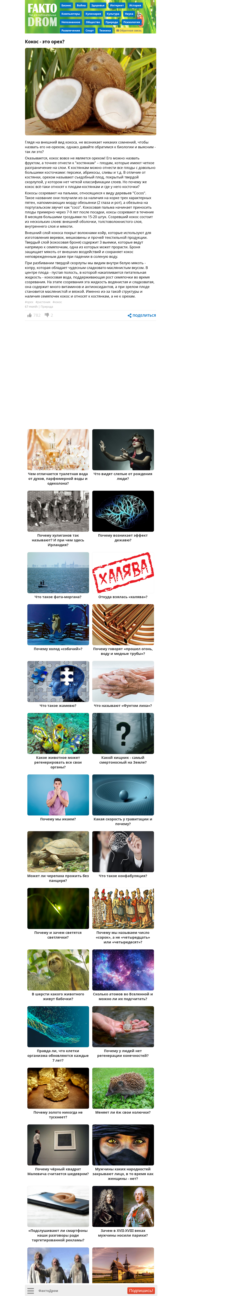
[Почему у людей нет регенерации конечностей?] (123, 1046)
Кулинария (93, 14)
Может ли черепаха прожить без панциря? (58, 878)
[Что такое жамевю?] (58, 700)
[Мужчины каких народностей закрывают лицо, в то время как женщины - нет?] (123, 1164)
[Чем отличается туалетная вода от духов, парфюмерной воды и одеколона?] (58, 469)
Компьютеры (70, 14)
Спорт (90, 30)
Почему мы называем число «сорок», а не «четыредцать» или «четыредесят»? (123, 937)
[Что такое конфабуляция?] (123, 871)
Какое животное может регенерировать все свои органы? (58, 762)
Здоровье (98, 5)
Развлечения (70, 30)
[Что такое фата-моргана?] (58, 592)
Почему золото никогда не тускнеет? (58, 1114)
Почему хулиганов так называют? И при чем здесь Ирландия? (58, 540)
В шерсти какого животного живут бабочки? (58, 996)
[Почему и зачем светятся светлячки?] (58, 927)
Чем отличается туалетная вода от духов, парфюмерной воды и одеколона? (58, 478)
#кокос (57, 302)
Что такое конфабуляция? (123, 875)
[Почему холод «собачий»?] (58, 644)
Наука (129, 14)
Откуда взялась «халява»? (122, 596)
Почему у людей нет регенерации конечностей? (123, 1053)
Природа (112, 22)
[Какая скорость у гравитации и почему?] (123, 814)
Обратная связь (130, 30)
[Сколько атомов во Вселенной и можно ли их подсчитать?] (123, 989)
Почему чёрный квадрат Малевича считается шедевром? (58, 1171)
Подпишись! (141, 1290)
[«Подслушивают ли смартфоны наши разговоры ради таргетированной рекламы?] (58, 1225)
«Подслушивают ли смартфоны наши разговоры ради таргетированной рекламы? (58, 1235)
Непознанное (70, 22)
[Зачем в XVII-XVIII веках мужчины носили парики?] (123, 1225)
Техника (105, 30)
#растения (43, 302)
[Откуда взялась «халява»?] (123, 592)
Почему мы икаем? (58, 819)
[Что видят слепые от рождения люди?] (123, 469)
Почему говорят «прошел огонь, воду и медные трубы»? (123, 651)
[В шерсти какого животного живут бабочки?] (58, 989)
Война (81, 5)
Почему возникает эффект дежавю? (123, 537)
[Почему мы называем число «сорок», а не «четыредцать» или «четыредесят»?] (123, 927)
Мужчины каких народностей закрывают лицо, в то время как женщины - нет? (122, 1174)
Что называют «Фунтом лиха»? (123, 705)
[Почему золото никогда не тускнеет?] (58, 1107)
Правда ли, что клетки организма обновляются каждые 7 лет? (58, 1055)
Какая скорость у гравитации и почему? (123, 821)
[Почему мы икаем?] (58, 814)
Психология (131, 22)
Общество (93, 22)
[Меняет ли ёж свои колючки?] (123, 1107)
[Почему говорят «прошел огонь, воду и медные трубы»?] (123, 644)
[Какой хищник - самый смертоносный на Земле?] (123, 752)
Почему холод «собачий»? (58, 648)
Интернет (117, 5)
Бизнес (66, 5)
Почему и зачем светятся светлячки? (58, 935)
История (135, 5)
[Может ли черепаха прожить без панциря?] (58, 871)
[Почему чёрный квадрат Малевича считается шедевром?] (58, 1164)
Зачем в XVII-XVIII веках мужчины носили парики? (123, 1233)
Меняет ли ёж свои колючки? (123, 1112)
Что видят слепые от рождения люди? (123, 476)
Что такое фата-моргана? (58, 596)
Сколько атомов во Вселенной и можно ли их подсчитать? (123, 996)
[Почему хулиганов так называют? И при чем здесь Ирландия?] (58, 530)
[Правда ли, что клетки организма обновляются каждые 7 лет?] (58, 1046)
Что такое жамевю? (58, 705)
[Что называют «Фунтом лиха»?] (123, 700)
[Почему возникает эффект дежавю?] (123, 530)
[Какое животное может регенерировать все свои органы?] (58, 752)
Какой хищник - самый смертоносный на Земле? (123, 760)
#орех (29, 302)
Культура (113, 14)
